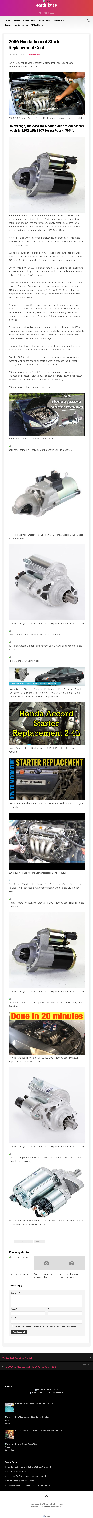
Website (14, 1317)
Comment (15, 1293)
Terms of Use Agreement (17, 25)
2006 (17, 1241)
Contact (16, 21)
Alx (61, 1507)
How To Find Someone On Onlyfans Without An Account (29, 1467)
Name (14, 1309)
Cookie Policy (44, 21)
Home (7, 21)
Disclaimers (58, 21)
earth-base (46, 5)
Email (51, 1309)
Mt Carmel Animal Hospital (18, 1472)
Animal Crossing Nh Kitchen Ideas (20, 1481)
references (34, 54)
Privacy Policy (28, 21)
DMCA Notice (37, 25)
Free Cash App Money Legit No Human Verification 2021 (29, 1485)
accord (24, 1241)
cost (31, 1241)
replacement (39, 1241)
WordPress (45, 1507)
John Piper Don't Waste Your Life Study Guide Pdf (26, 1476)
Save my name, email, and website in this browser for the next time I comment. (45, 1326)
